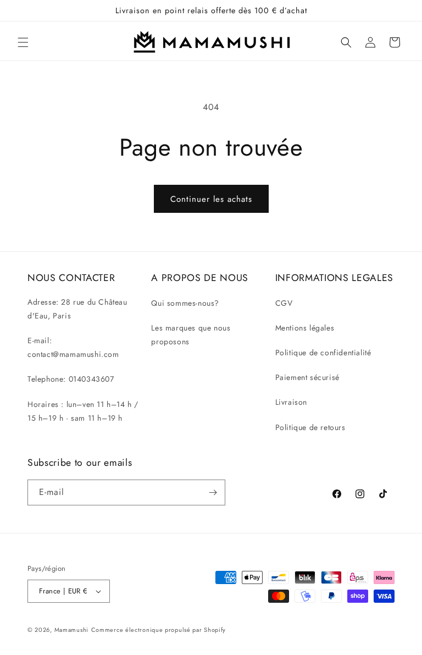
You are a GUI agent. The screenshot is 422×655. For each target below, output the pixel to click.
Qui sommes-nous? (185, 303)
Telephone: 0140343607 (70, 378)
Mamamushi (71, 629)
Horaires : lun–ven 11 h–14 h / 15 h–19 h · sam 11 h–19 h (82, 411)
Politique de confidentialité (323, 352)
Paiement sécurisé (307, 377)
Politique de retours (310, 427)
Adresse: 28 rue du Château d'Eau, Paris (77, 308)
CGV (284, 303)
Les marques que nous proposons (190, 334)
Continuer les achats (211, 199)
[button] (23, 42)
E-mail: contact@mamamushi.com (73, 347)
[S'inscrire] (213, 492)
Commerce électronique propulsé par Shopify (158, 629)
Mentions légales (305, 327)
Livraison (291, 402)
